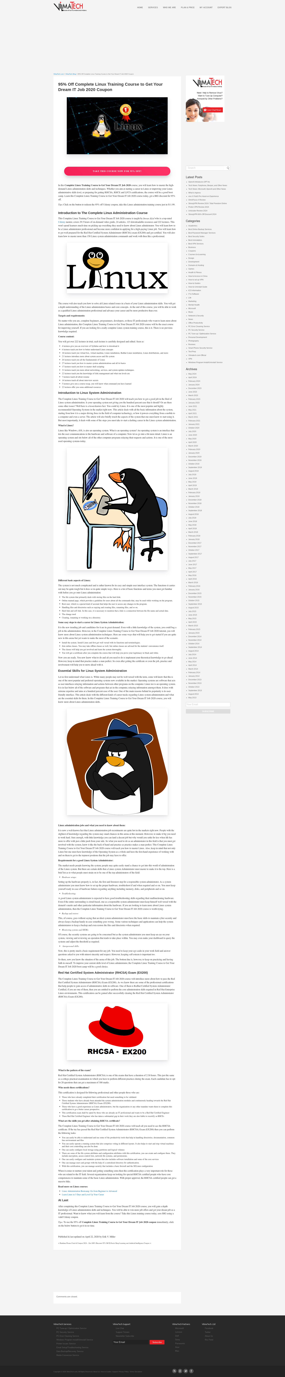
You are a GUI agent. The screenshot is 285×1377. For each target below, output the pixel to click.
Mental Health (194, 305)
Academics (192, 226)
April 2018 (192, 529)
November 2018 (194, 503)
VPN (190, 359)
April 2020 (192, 442)
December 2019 (194, 457)
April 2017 (192, 572)
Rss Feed (209, 1340)
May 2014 (192, 662)
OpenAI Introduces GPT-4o (199, 182)
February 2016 (194, 586)
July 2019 (192, 475)
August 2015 (193, 608)
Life (189, 298)
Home (140, 7)
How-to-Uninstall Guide (197, 287)
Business (192, 247)
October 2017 (193, 550)
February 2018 (194, 536)
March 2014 (193, 669)
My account (206, 7)
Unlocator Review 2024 (197, 211)
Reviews (191, 344)
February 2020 (194, 449)
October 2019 (193, 464)
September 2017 (195, 554)
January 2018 (194, 539)
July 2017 (192, 561)
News (190, 319)
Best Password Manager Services (202, 233)
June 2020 (192, 435)
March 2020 (193, 446)
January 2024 (194, 385)
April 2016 (192, 579)
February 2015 (194, 629)
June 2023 (192, 392)
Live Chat (120, 1328)
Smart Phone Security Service (200, 348)
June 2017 (192, 565)
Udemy (61, 221)
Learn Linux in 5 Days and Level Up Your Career (83, 1194)
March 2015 (193, 626)
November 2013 (194, 683)
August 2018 (193, 514)
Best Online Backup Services (200, 229)
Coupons (192, 251)
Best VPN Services (196, 244)
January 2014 (194, 676)
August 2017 (193, 557)
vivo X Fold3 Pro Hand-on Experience (203, 196)
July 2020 (192, 431)
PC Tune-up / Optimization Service (202, 334)
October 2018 (193, 507)
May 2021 (192, 410)
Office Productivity (195, 323)
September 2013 (195, 690)
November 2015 (194, 597)
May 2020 (192, 439)
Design (191, 258)
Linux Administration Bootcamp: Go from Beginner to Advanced (89, 1191)
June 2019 (192, 478)
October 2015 (193, 600)
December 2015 (194, 593)
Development (193, 262)
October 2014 (193, 644)
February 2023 (194, 399)
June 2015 (192, 615)
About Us (209, 1336)
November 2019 (194, 460)
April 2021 (192, 413)
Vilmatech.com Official (197, 355)
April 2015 (192, 622)
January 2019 (194, 496)
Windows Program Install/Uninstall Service (205, 362)
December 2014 (194, 636)
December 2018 (194, 500)
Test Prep (192, 352)
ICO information (194, 290)
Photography (193, 341)
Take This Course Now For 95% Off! (117, 171)
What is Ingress (194, 193)
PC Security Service (196, 330)
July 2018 (192, 518)
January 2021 (194, 424)
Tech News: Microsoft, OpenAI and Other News (207, 189)
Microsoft (192, 308)
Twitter (207, 1332)
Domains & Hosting (196, 265)
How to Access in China (197, 276)
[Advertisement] (142, 38)
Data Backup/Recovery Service (69, 1351)
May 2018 (192, 525)
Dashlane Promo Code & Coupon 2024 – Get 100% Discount (81, 1243)
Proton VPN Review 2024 (198, 207)
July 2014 (192, 654)
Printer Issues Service (66, 1343)
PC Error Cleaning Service (199, 326)
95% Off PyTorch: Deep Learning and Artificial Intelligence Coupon (126, 1243)
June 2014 (192, 658)
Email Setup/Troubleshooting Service (72, 1347)
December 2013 (194, 680)
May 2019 (192, 482)
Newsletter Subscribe (125, 1336)
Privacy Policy (124, 1372)
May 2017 (192, 568)
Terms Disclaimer (136, 1372)
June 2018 (192, 521)
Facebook (209, 1328)
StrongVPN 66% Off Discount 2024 (202, 214)
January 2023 (194, 403)
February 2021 (194, 421)
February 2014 (194, 672)
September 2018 (195, 511)
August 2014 (193, 651)
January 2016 (194, 590)
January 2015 (194, 633)
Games (191, 269)
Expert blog (225, 7)
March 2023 (193, 395)
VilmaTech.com (58, 74)
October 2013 (193, 687)
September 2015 (195, 604)
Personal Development (197, 337)
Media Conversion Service (67, 1355)
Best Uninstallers (195, 240)
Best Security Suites (196, 236)
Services (153, 7)
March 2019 (193, 489)
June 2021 (192, 406)
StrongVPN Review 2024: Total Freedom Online (207, 203)
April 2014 (192, 665)
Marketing (192, 301)
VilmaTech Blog (70, 74)
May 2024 (192, 374)
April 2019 (192, 485)
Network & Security (196, 316)
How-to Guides (194, 283)
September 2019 (195, 467)
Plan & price (188, 7)
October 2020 (193, 428)
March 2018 (193, 532)
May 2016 (192, 575)
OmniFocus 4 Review (197, 200)
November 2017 (194, 547)
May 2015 (192, 618)
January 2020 (194, 453)
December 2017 (194, 543)
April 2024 (192, 377)
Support (115, 1372)
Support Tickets (122, 1332)
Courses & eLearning (197, 254)
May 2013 (192, 698)
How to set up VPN (196, 280)
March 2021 (193, 417)
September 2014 (195, 647)
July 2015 (192, 611)
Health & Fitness (195, 272)
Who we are (169, 7)
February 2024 (194, 381)
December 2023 (194, 388)
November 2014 (194, 640)
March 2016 (193, 582)
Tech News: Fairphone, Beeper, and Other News (207, 185)
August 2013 (193, 694)
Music (190, 312)
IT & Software (193, 294)
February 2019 (194, 493)
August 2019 (193, 471)
